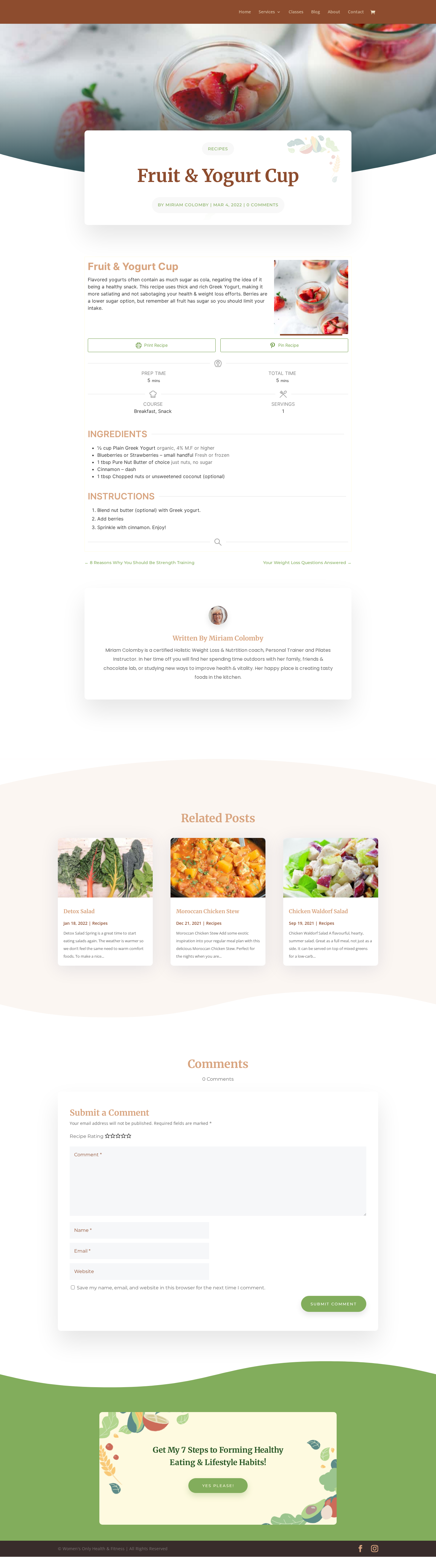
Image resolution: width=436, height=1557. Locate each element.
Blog (315, 12)
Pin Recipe (288, 345)
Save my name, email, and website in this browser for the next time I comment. (171, 1288)
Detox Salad (79, 911)
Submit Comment (334, 1304)
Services (267, 12)
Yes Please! (218, 1485)
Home (245, 12)
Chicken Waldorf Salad (318, 911)
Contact (356, 12)
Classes (296, 12)
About (334, 12)
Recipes (218, 148)
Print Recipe (155, 345)
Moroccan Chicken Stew (207, 911)
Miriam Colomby (187, 204)
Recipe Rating (87, 1136)
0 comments (262, 204)
